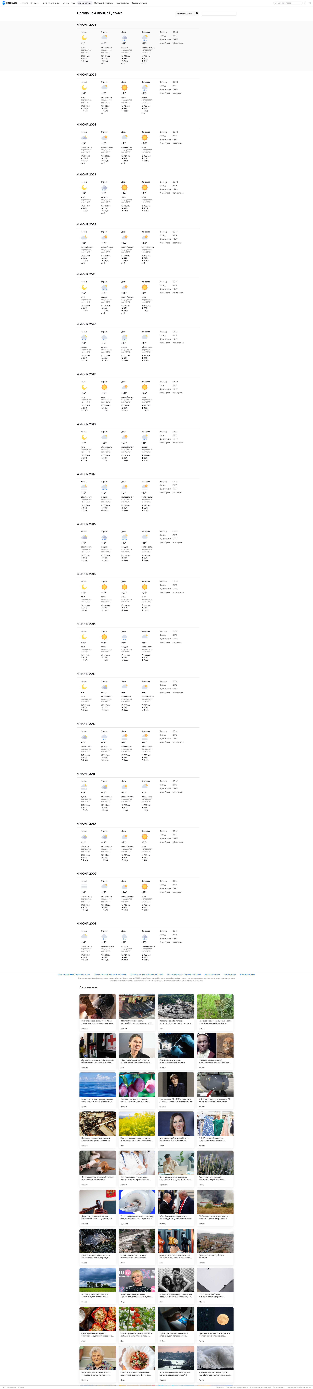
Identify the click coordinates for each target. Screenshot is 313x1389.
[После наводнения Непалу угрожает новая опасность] (137, 1247)
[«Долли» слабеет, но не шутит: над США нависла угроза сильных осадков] (215, 1364)
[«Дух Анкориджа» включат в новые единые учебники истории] (176, 1208)
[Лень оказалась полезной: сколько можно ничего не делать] (97, 1169)
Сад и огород (230, 974)
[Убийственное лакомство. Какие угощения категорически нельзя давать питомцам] (97, 1012)
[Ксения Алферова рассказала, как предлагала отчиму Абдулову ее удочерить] (176, 1286)
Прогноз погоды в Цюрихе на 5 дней (110, 974)
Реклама (21, 1387)
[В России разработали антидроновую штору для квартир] (215, 1286)
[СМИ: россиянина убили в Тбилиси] (215, 1247)
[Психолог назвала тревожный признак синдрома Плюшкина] (97, 1129)
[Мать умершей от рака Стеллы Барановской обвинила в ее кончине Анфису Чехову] (176, 1129)
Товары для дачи (247, 974)
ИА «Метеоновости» (303, 1387)
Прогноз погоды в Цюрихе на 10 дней (184, 974)
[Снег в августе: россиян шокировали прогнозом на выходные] (215, 1169)
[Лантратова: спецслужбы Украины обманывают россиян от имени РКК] (97, 1051)
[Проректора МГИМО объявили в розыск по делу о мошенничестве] (176, 1090)
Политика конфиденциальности (237, 1387)
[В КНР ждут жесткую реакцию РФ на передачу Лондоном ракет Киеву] (215, 1090)
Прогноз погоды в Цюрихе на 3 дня (74, 974)
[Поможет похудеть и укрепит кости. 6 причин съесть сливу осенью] (137, 1090)
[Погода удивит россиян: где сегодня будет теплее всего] (97, 1286)
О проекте (220, 1387)
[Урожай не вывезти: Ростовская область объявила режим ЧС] (176, 1364)
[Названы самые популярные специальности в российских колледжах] (137, 1169)
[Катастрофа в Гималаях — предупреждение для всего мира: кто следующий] (176, 1012)
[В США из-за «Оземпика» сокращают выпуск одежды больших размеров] (215, 1129)
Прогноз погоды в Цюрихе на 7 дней (147, 974)
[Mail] (3, 3)
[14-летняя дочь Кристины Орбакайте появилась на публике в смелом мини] (137, 1286)
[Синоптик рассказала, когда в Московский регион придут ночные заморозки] (97, 1247)
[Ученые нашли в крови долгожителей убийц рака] (176, 1051)
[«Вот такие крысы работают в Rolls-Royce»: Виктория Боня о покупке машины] (137, 1051)
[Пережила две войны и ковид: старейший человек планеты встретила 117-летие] (97, 1364)
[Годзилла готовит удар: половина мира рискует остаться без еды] (97, 1090)
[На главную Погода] (11, 3)
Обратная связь (278, 1387)
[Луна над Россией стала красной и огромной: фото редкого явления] (215, 1325)
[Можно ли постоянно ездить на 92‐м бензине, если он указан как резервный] (176, 1247)
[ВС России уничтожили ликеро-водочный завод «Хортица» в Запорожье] (215, 1208)
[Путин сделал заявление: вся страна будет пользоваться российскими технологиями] (176, 1325)
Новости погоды (212, 974)
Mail (3, 1387)
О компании (11, 1387)
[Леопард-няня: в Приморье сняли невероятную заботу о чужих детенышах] (215, 1012)
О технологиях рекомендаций (260, 1387)
